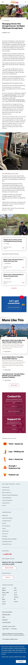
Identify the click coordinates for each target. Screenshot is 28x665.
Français (4, 601)
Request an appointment (14, 307)
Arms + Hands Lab (16, 459)
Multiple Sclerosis (6, 503)
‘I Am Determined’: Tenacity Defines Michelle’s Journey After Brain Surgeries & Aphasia (13, 375)
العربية (15, 592)
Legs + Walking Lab (16, 451)
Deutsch (4, 603)
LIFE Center (4, 536)
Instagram (9, 554)
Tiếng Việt (16, 597)
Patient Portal (5, 515)
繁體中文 (4, 590)
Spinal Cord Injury (6, 490)
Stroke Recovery (5, 487)
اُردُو (3, 597)
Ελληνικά (16, 601)
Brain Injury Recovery (6, 492)
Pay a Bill (4, 523)
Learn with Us (5, 533)
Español (3, 588)
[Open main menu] (3, 2)
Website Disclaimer (6, 614)
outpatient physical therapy (10, 94)
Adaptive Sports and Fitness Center (16, 99)
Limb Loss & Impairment (7, 500)
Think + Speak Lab (16, 444)
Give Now (14, 429)
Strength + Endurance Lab (14, 467)
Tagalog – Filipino (5, 592)
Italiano (3, 599)
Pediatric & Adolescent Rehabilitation (10, 495)
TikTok (10, 554)
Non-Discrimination (6, 622)
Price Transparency (6, 526)
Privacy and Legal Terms (7, 611)
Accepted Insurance (6, 520)
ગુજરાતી (15, 594)
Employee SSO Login (6, 544)
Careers (4, 528)
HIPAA (3, 617)
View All (4, 505)
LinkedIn (7, 554)
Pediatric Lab (14, 475)
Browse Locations (9, 567)
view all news (14, 385)
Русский (4, 594)
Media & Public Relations (7, 518)
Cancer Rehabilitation (6, 497)
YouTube (5, 554)
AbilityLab (15, 2)
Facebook (3, 554)
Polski (15, 588)
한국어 (15, 590)
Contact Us (14, 406)
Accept (21, 661)
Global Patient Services (7, 541)
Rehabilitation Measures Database (9, 538)
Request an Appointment (14, 411)
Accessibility (4, 619)
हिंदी (14, 599)
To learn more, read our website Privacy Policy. (13, 656)
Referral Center (5, 531)
